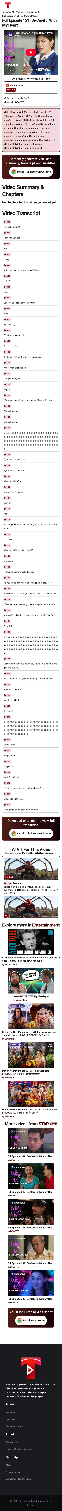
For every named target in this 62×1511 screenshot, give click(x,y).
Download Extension (16, 1426)
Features (10, 1412)
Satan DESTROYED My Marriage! (31, 996)
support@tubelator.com (18, 1478)
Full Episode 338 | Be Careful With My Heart (31, 1299)
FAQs (8, 1465)
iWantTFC (19, 102)
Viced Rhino (21, 1000)
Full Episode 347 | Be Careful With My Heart (31, 1192)
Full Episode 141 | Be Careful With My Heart (31, 1156)
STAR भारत (9, 1039)
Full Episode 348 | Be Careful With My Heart (31, 1227)
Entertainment (46, 925)
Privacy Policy (13, 1472)
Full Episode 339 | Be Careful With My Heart (31, 1263)
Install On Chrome (34, 1320)
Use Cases (11, 1419)
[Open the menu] (55, 5)
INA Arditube (11, 964)
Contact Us (12, 1442)
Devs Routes (36, 1501)
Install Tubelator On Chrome (34, 171)
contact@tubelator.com (18, 1449)
